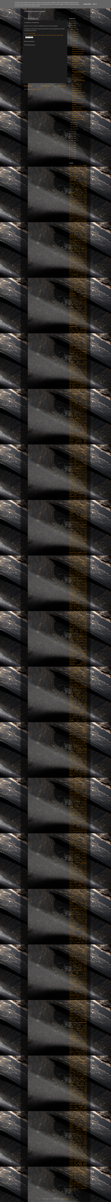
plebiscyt (85, 755)
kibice (71, 481)
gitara (79, 389)
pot (81, 793)
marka (70, 581)
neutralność (75, 645)
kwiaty (81, 547)
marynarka (71, 584)
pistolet (83, 752)
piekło (70, 745)
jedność (70, 457)
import (85, 432)
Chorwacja (82, 261)
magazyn (85, 572)
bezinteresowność (83, 222)
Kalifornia (76, 463)
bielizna (85, 231)
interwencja (76, 447)
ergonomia (85, 356)
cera (82, 254)
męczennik (71, 598)
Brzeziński (79, 247)
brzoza (82, 247)
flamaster (81, 372)
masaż (83, 584)
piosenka (80, 750)
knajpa (86, 490)
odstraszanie (78, 698)
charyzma (76, 257)
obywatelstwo (84, 690)
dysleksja (77, 329)
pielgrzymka (80, 745)
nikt (78, 678)
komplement (85, 502)
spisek (54, 35)
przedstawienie (84, 837)
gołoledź (70, 396)
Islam (77, 451)
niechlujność (71, 647)
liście (86, 558)
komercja (85, 498)
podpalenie (81, 766)
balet (83, 212)
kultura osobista (72, 544)
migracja (71, 605)
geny (70, 386)
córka (86, 270)
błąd (73, 239)
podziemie (77, 769)
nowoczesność (78, 682)
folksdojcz (82, 374)
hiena (70, 416)
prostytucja (71, 825)
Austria (82, 203)
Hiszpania (79, 420)
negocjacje (71, 644)
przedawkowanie (78, 835)
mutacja (76, 625)
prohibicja (81, 818)
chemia (85, 257)
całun (70, 253)
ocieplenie (78, 694)
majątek (78, 574)
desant (70, 298)
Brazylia (79, 243)
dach (79, 282)
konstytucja (72, 516)
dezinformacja (75, 301)
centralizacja (71, 254)
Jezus (82, 459)
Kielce (77, 480)
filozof (74, 371)
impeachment (76, 432)
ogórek (85, 701)
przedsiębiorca (77, 837)
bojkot (79, 240)
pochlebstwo (79, 760)
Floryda (70, 374)
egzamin (70, 340)
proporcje (85, 821)
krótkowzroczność (78, 535)
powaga (82, 795)
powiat (85, 795)
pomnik (71, 781)
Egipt (70, 339)
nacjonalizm (72, 628)
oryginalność (74, 717)
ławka (84, 569)
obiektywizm (71, 686)
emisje (77, 353)
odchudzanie (76, 695)
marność (74, 581)
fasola (86, 366)
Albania (74, 174)
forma (86, 374)
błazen (70, 239)
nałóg (70, 635)
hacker (78, 410)
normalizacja (84, 679)
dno (83, 304)
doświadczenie (84, 315)
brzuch (85, 247)
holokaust (84, 421)
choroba (78, 261)
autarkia (85, 203)
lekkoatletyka (71, 554)
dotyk (74, 316)
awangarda (82, 208)
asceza (75, 198)
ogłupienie (79, 701)
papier (80, 729)
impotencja (77, 433)
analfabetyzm (72, 183)
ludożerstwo (75, 566)
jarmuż (82, 454)
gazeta (81, 383)
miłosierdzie (84, 606)
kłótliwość (82, 490)
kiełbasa (80, 480)
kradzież (85, 529)
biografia (70, 234)
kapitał (83, 468)
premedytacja (75, 810)
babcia (73, 211)
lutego (73, 126)
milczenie (71, 606)
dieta (81, 303)
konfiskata (80, 508)
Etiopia (75, 359)
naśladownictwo (79, 639)
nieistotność (71, 652)
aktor (70, 173)
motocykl (79, 622)
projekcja (85, 818)
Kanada (70, 466)
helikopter (71, 415)
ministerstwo (84, 608)
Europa (71, 361)
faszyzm (71, 368)
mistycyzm (85, 609)
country (82, 270)
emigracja (72, 353)
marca (73, 124)
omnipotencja (84, 707)
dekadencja (76, 288)
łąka (86, 569)
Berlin (86, 219)
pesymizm (84, 742)
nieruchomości (83, 663)
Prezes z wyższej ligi (76, 88)
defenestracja (84, 285)
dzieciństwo (84, 333)
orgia (79, 715)
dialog (74, 303)
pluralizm (79, 756)
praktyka (81, 804)
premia (79, 810)
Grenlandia (75, 404)
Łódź (74, 571)
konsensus (77, 515)
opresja (70, 714)
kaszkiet (80, 474)
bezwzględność (81, 228)
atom (85, 202)
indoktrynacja (84, 435)
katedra (82, 476)
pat (83, 736)
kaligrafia (80, 463)
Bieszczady (71, 232)
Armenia (74, 197)
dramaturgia (71, 318)
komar (85, 496)
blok (77, 237)
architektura (80, 194)
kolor (76, 496)
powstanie (71, 798)
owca (81, 721)
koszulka (73, 527)
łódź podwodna (78, 571)
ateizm (77, 202)
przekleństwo (71, 840)
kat (86, 474)
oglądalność (71, 701)
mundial (85, 623)
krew (81, 532)
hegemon (85, 413)
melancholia (85, 594)
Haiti (81, 410)
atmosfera (81, 202)
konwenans (85, 519)
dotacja (70, 316)
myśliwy (79, 627)
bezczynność (84, 220)
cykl (74, 273)
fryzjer (78, 378)
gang (70, 382)
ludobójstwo (84, 565)
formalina (71, 375)
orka (86, 715)
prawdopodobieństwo (83, 806)
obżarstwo (71, 692)
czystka (74, 281)
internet (85, 446)
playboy (79, 755)
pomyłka (80, 781)
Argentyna (80, 195)
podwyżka (85, 767)
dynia (81, 324)
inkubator (85, 440)
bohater (76, 240)
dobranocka (76, 306)
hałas (75, 412)
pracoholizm (71, 803)
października (75, 34)
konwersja (82, 521)
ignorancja (84, 429)
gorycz (77, 398)
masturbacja (78, 586)
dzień (81, 334)
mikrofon (79, 605)
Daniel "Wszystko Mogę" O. (78, 77)
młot (79, 612)
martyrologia (84, 583)
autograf (80, 205)
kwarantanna (72, 548)
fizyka (74, 372)
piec (86, 743)
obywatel (80, 690)
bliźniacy (71, 237)
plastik (76, 755)
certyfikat (71, 256)
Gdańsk (73, 385)
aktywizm (78, 173)
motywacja (84, 622)
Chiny (73, 259)
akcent (74, 171)
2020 (72, 136)
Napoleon (85, 634)
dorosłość (85, 313)
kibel (86, 479)
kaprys (75, 469)
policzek (76, 775)
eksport (85, 345)
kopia (76, 522)
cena (86, 253)
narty (74, 638)
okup (80, 706)
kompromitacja (83, 504)
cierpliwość (76, 267)
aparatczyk (71, 191)
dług (70, 304)
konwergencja (77, 521)
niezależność (79, 675)
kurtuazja (80, 546)
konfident (76, 508)
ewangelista (71, 363)
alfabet (85, 174)
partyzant (79, 734)
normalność (71, 681)
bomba (70, 242)
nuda (75, 684)
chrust (70, 262)
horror (77, 424)
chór (86, 261)
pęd (78, 743)
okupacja (85, 706)
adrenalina (80, 168)
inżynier (76, 449)
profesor (85, 817)
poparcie (71, 784)
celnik (83, 253)
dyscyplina (85, 326)
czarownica (77, 276)
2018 (72, 140)
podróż (70, 767)
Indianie (77, 435)
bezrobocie (71, 226)
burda (86, 250)
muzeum (80, 625)
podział (71, 769)
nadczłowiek (81, 628)
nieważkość (85, 670)
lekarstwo (75, 552)
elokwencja (85, 350)
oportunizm (71, 712)
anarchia (81, 183)
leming (85, 554)
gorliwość (71, 398)
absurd (80, 167)
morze (85, 620)
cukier (77, 271)
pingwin (70, 750)
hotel (81, 424)
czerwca (74, 43)
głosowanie (78, 391)
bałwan (77, 214)
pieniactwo (71, 747)
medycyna (84, 592)
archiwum (85, 194)
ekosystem (85, 340)
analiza (77, 183)
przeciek (85, 832)
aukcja (74, 203)
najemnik (79, 633)
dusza (78, 321)
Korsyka (79, 524)
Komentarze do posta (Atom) (36, 89)
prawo (82, 808)
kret (78, 532)
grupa (84, 406)
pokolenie (81, 772)
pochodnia (85, 760)
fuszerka (77, 380)
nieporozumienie (72, 659)
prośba (78, 824)
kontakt (70, 518)
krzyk (78, 538)
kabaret (75, 460)
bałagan (71, 214)
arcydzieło (71, 195)
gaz (77, 383)
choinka (70, 261)
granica (76, 403)
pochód (70, 761)
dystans (81, 329)
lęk (83, 555)
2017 (72, 143)
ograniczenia (71, 703)
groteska (81, 404)
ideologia (71, 429)
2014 (72, 149)
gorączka (85, 396)
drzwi (80, 320)
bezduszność (71, 222)
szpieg (58, 35)
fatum (75, 367)
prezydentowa (78, 814)
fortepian (77, 375)
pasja (70, 736)
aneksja (74, 184)
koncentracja (71, 507)
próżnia (70, 829)
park (77, 732)
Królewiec (85, 533)
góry (77, 401)
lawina (70, 550)
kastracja (71, 474)
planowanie (72, 755)
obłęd (85, 686)
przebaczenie (71, 832)
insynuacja (85, 443)
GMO (79, 393)
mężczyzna (82, 598)
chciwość (81, 257)
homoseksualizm (80, 423)
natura (73, 641)
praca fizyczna (84, 801)
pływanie (77, 758)
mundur (70, 625)
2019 (72, 138)
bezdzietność (76, 222)
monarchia (82, 617)
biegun (77, 231)
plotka (73, 757)
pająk (74, 724)
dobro (85, 306)
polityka (79, 777)
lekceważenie (84, 552)
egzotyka (74, 340)
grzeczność (84, 407)
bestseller (71, 220)
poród (86, 787)
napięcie (81, 635)
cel (76, 253)
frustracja (71, 379)
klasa (70, 484)
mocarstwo (71, 616)
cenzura (79, 254)
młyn (81, 612)
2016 (72, 145)
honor (73, 424)
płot (73, 758)
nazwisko (78, 642)
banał (80, 214)
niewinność (71, 673)
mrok (77, 623)
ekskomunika (84, 344)
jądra (76, 455)
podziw (81, 769)
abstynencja (76, 167)
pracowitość (78, 803)
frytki (75, 378)
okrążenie (85, 704)
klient (77, 487)
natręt (70, 641)
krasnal (79, 530)
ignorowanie (71, 430)
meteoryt (73, 597)
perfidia (81, 740)
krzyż (85, 538)
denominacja (80, 295)
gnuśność (70, 394)
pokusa (74, 774)
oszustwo (71, 720)
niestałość (85, 664)
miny (74, 609)
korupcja (84, 524)
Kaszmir (83, 474)
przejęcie (78, 838)
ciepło (86, 265)
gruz (86, 406)
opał (82, 709)
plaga (78, 753)
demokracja (84, 293)
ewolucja (76, 363)
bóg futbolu (77, 242)
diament (77, 303)
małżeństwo (78, 577)
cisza (79, 268)
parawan (74, 732)
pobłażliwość (81, 758)
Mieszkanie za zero (76, 56)
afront (79, 170)
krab (82, 529)
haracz (85, 412)
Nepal (78, 644)
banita (70, 215)
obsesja (79, 689)
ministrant (71, 609)
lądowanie (74, 550)
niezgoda (85, 675)
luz (72, 568)
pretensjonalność (79, 812)
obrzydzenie (75, 689)
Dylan (76, 323)
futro (81, 380)
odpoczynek (71, 697)
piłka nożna (82, 749)
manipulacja (72, 580)
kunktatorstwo (78, 544)
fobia (76, 374)
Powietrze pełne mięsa (77, 84)
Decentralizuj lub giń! (77, 90)
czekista (77, 278)
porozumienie (81, 787)
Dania (81, 284)
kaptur (78, 469)
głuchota (70, 393)
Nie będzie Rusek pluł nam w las (79, 111)
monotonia (80, 619)
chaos (85, 256)
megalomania (72, 594)
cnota (74, 270)
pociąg (74, 761)
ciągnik (77, 264)
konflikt (85, 508)
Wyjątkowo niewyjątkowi (78, 102)
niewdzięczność (72, 672)
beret (83, 219)
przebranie (81, 832)
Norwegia (77, 681)
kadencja (75, 462)
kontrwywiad (76, 519)
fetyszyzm (82, 369)
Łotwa (72, 571)
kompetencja (72, 502)
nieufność (85, 669)
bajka (70, 212)
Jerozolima (71, 459)
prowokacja (81, 828)
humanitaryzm (72, 426)
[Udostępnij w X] (29, 37)
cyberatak (85, 271)
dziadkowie (77, 331)
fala (77, 364)
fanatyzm (71, 366)
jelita (86, 457)
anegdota (70, 184)
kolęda (86, 494)
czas (81, 276)
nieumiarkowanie (77, 670)
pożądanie (71, 801)
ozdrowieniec (71, 723)
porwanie (77, 789)
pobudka (70, 760)
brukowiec (85, 245)
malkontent (71, 575)
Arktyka (70, 197)
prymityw (78, 829)
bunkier (79, 250)
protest (78, 826)
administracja (71, 168)
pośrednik (71, 793)
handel (78, 412)
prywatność (78, 831)
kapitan (85, 468)
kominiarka (80, 499)
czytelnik (71, 282)
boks (86, 240)
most (75, 622)
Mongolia (71, 619)
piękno (70, 749)
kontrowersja (71, 519)
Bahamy (85, 211)
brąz (83, 243)
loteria (81, 563)
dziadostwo (81, 331)
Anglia (82, 185)
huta (73, 427)
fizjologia (71, 372)
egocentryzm (75, 339)
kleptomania (81, 485)
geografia (73, 386)
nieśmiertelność (77, 667)
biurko (86, 234)
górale (70, 401)
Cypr (80, 273)
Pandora (74, 728)
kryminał (71, 536)
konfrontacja (79, 510)
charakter (71, 257)
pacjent (80, 723)
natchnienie (84, 639)
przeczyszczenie (72, 835)
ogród (76, 703)
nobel (83, 678)
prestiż (70, 812)
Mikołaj (75, 605)
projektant (74, 820)
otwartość (77, 721)
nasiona (85, 638)
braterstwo (71, 243)
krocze (75, 533)
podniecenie (77, 766)
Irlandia (85, 449)
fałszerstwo (83, 364)
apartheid (81, 191)
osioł (86, 717)
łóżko (82, 571)
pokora (85, 772)
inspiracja (43, 35)
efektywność (80, 337)
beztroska (71, 228)
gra (84, 401)
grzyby (70, 409)
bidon (86, 229)
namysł (77, 634)
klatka (83, 484)
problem (85, 814)
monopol (75, 619)
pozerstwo (71, 799)
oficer (82, 700)
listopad (82, 558)
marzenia (48, 35)
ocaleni (75, 692)
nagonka (76, 631)
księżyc (70, 541)
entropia (80, 354)
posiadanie (75, 790)
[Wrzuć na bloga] (28, 37)
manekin (85, 578)
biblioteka (82, 229)
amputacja (75, 181)
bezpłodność (80, 225)
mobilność (85, 614)
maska (85, 585)
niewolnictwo (84, 673)
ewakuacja (85, 361)
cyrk (82, 273)
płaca (82, 756)
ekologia (79, 341)
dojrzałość (71, 310)
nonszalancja (76, 679)
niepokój (85, 658)
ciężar (86, 267)
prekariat (70, 810)
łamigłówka (71, 569)
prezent (85, 812)
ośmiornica (78, 720)
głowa (83, 391)
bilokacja (80, 232)
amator (85, 176)
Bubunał (74, 100)
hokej (70, 421)
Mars (70, 583)
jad (77, 452)
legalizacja (85, 550)
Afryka (82, 170)
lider (86, 557)
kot (86, 527)
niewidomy (79, 672)
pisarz (80, 752)
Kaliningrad (85, 463)
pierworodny (82, 747)
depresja (85, 296)
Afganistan (74, 170)
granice (80, 402)
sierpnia (74, 38)
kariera (73, 473)
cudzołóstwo (73, 271)
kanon (70, 468)
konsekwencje (72, 515)
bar (86, 215)
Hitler (83, 420)
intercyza (75, 446)
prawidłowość (75, 807)
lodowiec (70, 561)
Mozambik (71, 623)
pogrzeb (85, 771)
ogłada (76, 701)
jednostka (85, 455)
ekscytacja (85, 342)
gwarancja (85, 409)
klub (86, 488)
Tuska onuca (75, 47)
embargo (79, 351)
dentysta (85, 295)
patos (74, 737)
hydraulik (78, 427)
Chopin (74, 261)
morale (85, 619)
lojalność (85, 561)
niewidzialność (84, 672)
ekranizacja (71, 342)
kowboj (70, 529)
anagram (85, 181)
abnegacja (75, 165)
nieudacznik (75, 669)
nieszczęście (71, 667)
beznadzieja (84, 223)
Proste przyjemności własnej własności (78, 93)
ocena (82, 692)
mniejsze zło (84, 612)
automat (70, 206)
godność (77, 394)
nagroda (71, 633)
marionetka (85, 580)
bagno (82, 211)
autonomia (74, 206)
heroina (83, 415)
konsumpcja (83, 516)
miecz (82, 600)
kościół (83, 527)
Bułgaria (75, 250)
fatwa (78, 367)
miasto (73, 600)
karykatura (82, 473)
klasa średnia (74, 484)
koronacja (85, 522)
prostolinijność (80, 823)
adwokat (85, 168)
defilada (78, 287)
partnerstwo (75, 734)
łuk (84, 571)
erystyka (74, 358)
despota (77, 298)
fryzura (81, 378)
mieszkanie (78, 603)
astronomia (80, 200)
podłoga (82, 764)
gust (78, 409)
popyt (81, 785)
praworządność (75, 809)
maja (73, 45)
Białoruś (74, 229)
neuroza (70, 645)
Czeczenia (71, 278)
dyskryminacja (83, 328)
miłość (70, 608)
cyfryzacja (71, 273)
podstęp (81, 767)
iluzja (83, 430)
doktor (75, 310)
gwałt (81, 409)
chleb (80, 259)
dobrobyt (71, 307)
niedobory (85, 647)
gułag (73, 409)
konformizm (72, 510)
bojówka (82, 240)
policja (71, 775)
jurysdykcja (71, 460)
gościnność (71, 399)
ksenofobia (71, 540)
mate (86, 586)
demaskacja (71, 291)
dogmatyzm (79, 309)
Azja (86, 209)
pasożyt (73, 736)
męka (75, 598)
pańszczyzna (76, 729)
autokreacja (85, 205)
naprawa (73, 636)
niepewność (71, 658)
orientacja (83, 715)
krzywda (81, 538)
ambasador (78, 178)
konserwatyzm (83, 515)
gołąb (86, 394)
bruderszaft (79, 245)
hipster (85, 418)
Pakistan (77, 724)
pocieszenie (80, 761)
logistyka (81, 561)
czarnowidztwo (72, 276)
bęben (86, 228)
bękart (70, 229)
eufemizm (79, 359)
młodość (71, 613)
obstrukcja (71, 690)
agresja (70, 171)
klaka (86, 482)
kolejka (75, 495)
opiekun (78, 710)
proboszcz (71, 815)
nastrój (74, 639)
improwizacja (82, 433)
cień (83, 265)
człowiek (82, 279)
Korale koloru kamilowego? (78, 106)
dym (86, 323)
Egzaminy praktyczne (77, 63)
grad (86, 401)
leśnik (74, 555)
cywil (70, 274)
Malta (79, 575)
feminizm (71, 369)
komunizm (84, 506)
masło (70, 586)
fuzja (83, 380)
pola (77, 774)
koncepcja (77, 507)
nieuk (70, 670)
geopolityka (82, 386)
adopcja (76, 168)
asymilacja (85, 200)
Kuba (77, 541)
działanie (71, 333)
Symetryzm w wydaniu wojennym (77, 66)
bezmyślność (77, 223)
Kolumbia (80, 496)
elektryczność (72, 350)
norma (80, 679)
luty (70, 568)
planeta (85, 753)
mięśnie (85, 603)
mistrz (80, 609)
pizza (70, 753)
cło (86, 268)
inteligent (71, 446)
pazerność (74, 739)
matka (85, 588)
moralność (71, 620)
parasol (70, 732)
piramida (85, 750)
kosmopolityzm (76, 526)
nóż (72, 684)
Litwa (80, 560)
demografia (72, 293)
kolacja (75, 493)
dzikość (73, 336)
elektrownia (84, 348)
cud (70, 271)
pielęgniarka (75, 745)
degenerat (85, 287)
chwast (85, 262)
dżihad (86, 336)
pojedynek (71, 772)
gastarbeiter (80, 382)
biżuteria (77, 236)
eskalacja (77, 358)
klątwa (75, 485)
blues (80, 237)
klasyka (80, 484)
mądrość (79, 589)
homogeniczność (72, 423)
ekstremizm (84, 347)
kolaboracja (71, 493)
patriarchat (78, 737)
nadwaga (76, 630)
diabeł (85, 301)
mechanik (71, 591)
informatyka (71, 440)
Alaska (70, 174)
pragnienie (71, 804)
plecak (70, 756)
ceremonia (85, 254)
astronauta (75, 200)
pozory (78, 799)
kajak (86, 462)
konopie (77, 513)
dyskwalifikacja (72, 329)
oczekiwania (84, 693)
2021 (72, 134)
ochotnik (85, 692)
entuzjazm (84, 355)
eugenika (82, 359)
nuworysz (82, 684)
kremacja (75, 532)
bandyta (85, 214)
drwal (74, 320)
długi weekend (75, 304)
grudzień (80, 406)
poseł (70, 790)
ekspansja (71, 345)
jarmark (78, 454)
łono (70, 571)
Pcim (70, 740)
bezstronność (84, 226)
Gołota (81, 396)
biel (83, 231)
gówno (80, 401)
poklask (77, 772)
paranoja (84, 731)
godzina (80, 394)
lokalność (71, 563)
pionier (74, 750)
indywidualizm (81, 437)
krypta (74, 536)
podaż (86, 763)
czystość (85, 281)
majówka (82, 574)
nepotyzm (82, 644)
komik (74, 499)
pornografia (76, 787)
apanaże (85, 189)
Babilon (75, 211)
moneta (85, 617)
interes (79, 446)
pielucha (85, 745)
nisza (81, 678)
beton (74, 220)
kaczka (70, 462)
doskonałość (72, 315)
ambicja (85, 178)
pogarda (71, 771)
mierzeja (70, 602)
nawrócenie (71, 642)
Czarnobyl (85, 274)
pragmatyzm (84, 803)
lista (79, 558)
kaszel (77, 474)
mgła (86, 598)
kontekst (74, 518)
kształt (74, 541)
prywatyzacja (84, 831)
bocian (85, 239)
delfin (75, 290)
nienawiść (84, 653)
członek (78, 279)
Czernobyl (71, 279)
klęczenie (71, 487)
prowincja (71, 828)
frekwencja (82, 377)
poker (74, 772)
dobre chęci (80, 306)
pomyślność (71, 782)
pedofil (75, 740)
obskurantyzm (84, 689)
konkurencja (84, 512)
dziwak (79, 336)
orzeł (79, 717)
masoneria (74, 586)
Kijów (76, 482)
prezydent (71, 814)
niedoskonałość (72, 650)
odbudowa (71, 695)
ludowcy (70, 566)
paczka (70, 724)
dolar (79, 310)
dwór (86, 321)
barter (81, 217)
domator (85, 310)
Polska (77, 779)
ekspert (75, 345)
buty (79, 251)
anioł (86, 184)
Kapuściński (82, 469)
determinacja (71, 299)
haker (84, 410)
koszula (70, 527)
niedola (85, 648)
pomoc (75, 781)
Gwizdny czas (75, 113)
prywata (74, 831)
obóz (80, 687)
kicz (74, 480)
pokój (70, 774)
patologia (71, 737)
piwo (86, 752)
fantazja (76, 366)
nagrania (85, 631)
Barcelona (77, 217)
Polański (80, 774)
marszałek (78, 583)
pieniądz (76, 747)
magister (73, 574)
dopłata (78, 313)
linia (74, 558)
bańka (84, 215)
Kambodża (71, 465)
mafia (82, 572)
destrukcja (31, 35)
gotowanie (78, 399)
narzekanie (78, 638)
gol (82, 394)
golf (84, 394)
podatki (81, 763)
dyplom (85, 324)
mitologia (71, 611)
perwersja (74, 742)
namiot (74, 634)
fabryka (81, 363)
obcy (86, 684)
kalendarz (71, 463)
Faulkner (82, 367)
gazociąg (85, 383)
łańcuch (75, 569)
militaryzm (79, 606)
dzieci (79, 333)
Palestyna (84, 725)
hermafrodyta (79, 415)
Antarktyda (71, 188)
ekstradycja (71, 347)
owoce (85, 721)
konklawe (78, 511)
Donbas (80, 312)
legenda (71, 552)
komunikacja (77, 505)
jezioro (78, 459)
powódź (82, 796)
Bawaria (74, 219)
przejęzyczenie (84, 838)
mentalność (80, 595)
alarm (86, 173)
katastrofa (78, 476)
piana (81, 743)
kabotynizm (82, 460)
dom (82, 310)
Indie (81, 435)
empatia (85, 353)
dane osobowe (77, 284)
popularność (71, 785)
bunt (83, 250)
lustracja (82, 566)
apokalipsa (72, 192)
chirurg (76, 259)
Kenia (83, 479)
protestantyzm (84, 826)
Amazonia (71, 178)
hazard (80, 413)
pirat (77, 752)
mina (74, 608)
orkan (70, 717)
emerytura (84, 351)
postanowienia (72, 792)
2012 (72, 154)
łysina (86, 571)
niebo (82, 645)
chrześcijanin (75, 262)
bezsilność (80, 226)
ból (80, 242)
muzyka (85, 625)
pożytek (75, 801)
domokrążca (76, 312)
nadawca (76, 628)
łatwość (81, 569)
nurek (79, 684)
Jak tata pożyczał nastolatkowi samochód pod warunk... (79, 72)
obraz (82, 687)
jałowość (85, 452)
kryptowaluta (78, 536)
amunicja (80, 181)
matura (70, 589)
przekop (79, 840)
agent (86, 170)
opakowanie (78, 709)
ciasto (74, 264)
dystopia (85, 329)
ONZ (74, 709)
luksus (79, 566)
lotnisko (85, 563)
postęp (77, 792)
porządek (82, 789)
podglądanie (71, 764)
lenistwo (71, 555)
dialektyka (71, 303)
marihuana (81, 580)
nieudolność (80, 669)
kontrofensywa (80, 518)
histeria (71, 420)
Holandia (74, 421)
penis (78, 740)
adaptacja (85, 167)
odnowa (85, 695)
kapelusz (73, 468)
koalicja (71, 491)
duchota (70, 321)
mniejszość (71, 614)
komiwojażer (71, 501)
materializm (77, 588)
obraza (85, 687)
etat (73, 359)
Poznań (75, 799)
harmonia (76, 413)
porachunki (85, 785)
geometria (77, 386)
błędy (75, 239)
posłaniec (81, 790)
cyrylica (85, 273)
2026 (72, 21)
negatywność (84, 642)
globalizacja (84, 389)
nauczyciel (77, 641)
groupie (85, 404)
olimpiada (77, 708)
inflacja (76, 438)
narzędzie (82, 638)
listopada (74, 32)
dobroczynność (78, 307)
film (70, 371)
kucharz (85, 541)
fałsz (79, 364)
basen (83, 217)
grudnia (74, 29)
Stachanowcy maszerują (77, 119)
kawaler (73, 477)
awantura (71, 209)
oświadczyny (84, 720)
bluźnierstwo (84, 237)
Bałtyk (74, 214)
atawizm (74, 202)
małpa (70, 577)
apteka (82, 192)
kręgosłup (71, 533)
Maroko (85, 581)
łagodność (76, 568)
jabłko (74, 452)
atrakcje (70, 203)
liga (70, 558)
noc (86, 678)
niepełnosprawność (83, 656)
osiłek (83, 717)
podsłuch (78, 767)
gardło (73, 382)
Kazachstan (85, 477)
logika (77, 561)
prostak (74, 823)
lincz (72, 558)
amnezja (70, 181)
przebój (76, 832)
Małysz (74, 577)
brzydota (71, 248)
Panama (85, 726)
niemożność (71, 653)
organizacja (75, 715)
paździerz (82, 739)
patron (70, 739)
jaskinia (85, 454)
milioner (75, 606)
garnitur (75, 382)
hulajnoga (85, 424)
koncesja (85, 507)
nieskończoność (72, 664)
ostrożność (77, 718)
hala (86, 410)
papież (70, 731)
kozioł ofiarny (78, 529)
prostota (85, 823)
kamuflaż (85, 465)
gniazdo (82, 393)
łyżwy (70, 572)
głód (86, 391)
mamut (78, 578)
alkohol (76, 176)
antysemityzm (78, 189)
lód (75, 564)
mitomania (75, 611)
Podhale (75, 764)
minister (78, 608)
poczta (76, 763)
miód (77, 609)
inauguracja (74, 435)
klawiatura (71, 485)
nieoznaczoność (72, 656)
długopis (80, 304)
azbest (78, 209)
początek (85, 761)
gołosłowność (76, 396)
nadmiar (71, 630)
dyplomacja (73, 326)
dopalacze (71, 313)
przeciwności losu (82, 834)
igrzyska (76, 430)
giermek (76, 388)
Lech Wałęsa (79, 550)
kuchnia (70, 543)
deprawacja (80, 296)
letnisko (76, 555)
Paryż (86, 734)
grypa (77, 407)
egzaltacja (85, 339)
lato (84, 549)
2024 (72, 25)
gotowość (82, 399)
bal (76, 212)
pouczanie (78, 795)
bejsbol (78, 219)
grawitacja (85, 402)
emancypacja (74, 351)
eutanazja (78, 361)
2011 (72, 156)
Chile (70, 259)
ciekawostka (84, 264)
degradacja (71, 288)
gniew (85, 393)
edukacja (75, 337)
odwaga (71, 700)
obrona (70, 689)
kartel (76, 473)
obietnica (77, 686)
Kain (83, 462)
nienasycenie (77, 653)
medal (79, 591)
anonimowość (71, 186)
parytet (83, 734)
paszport (80, 736)
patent (86, 736)
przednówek (71, 837)
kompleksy (78, 502)
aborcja (85, 165)
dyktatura (71, 323)
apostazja (78, 192)
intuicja (80, 447)
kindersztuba (80, 482)
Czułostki (74, 104)
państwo (71, 729)
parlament (84, 733)
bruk (82, 245)
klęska (74, 487)
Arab (86, 192)
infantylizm (71, 438)
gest (86, 386)
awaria (74, 209)
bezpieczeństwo (72, 225)
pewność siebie (75, 743)
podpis (85, 766)
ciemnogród (76, 265)
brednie (85, 243)
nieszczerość (84, 666)
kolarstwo (82, 493)
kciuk (75, 479)
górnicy (74, 401)
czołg (85, 279)
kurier (73, 546)
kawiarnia (80, 477)
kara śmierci (71, 471)
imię (86, 430)
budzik (79, 248)
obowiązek (77, 687)
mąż (81, 589)
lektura (82, 554)
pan (82, 726)
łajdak (81, 568)
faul (79, 367)
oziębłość (76, 723)
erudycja (70, 358)
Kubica (82, 541)
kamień (75, 465)
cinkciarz (76, 268)
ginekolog (76, 389)
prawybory (81, 809)
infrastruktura (78, 440)
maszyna (83, 586)
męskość (77, 598)
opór (86, 712)
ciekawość (71, 265)
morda (76, 620)
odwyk (75, 700)
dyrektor (80, 326)
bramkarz (83, 242)
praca (78, 801)
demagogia (85, 290)
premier (82, 810)
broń (73, 245)
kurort (76, 546)
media (82, 591)
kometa (70, 499)
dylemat (79, 323)
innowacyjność (78, 441)
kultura (85, 543)
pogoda (76, 771)
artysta (85, 197)
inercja (85, 437)
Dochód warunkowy (76, 86)
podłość (85, 764)
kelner (81, 479)
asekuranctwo (79, 198)
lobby (86, 560)
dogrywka (85, 309)
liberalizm (71, 557)
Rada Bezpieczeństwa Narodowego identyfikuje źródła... (78, 80)
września (74, 36)
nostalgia (82, 681)
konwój (85, 521)
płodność (70, 758)
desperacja (74, 298)
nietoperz (71, 669)
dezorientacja (81, 301)
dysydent (70, 331)
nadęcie (85, 628)
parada (76, 731)
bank (73, 216)
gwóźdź (74, 410)
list (76, 558)
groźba (70, 406)
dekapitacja (81, 288)
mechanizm (75, 591)
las (77, 549)
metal (70, 597)
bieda (70, 231)
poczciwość (71, 763)
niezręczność (79, 676)
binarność (85, 232)
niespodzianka (79, 664)
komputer (71, 505)
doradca (81, 313)
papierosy (84, 729)
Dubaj (83, 320)
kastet (86, 473)
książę (80, 540)
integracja (71, 444)
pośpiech (85, 792)
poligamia (80, 775)
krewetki (85, 532)
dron (86, 318)
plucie (76, 756)
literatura (71, 560)
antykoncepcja (78, 188)
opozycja (81, 712)
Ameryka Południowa (82, 180)
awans (85, 208)
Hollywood (79, 421)
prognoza (76, 818)
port (70, 788)
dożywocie (85, 316)
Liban (86, 555)
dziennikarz (76, 334)
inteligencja (84, 444)
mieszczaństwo (72, 603)
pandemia (71, 728)
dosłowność (78, 315)
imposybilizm (72, 433)
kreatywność (84, 530)
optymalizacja (75, 714)
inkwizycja (71, 441)
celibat (79, 253)
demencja (79, 292)
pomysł (85, 781)
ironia (70, 451)
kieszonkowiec (71, 482)
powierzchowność (72, 796)
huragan (85, 426)
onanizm (71, 709)
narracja (70, 638)
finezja (81, 371)
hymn (82, 427)
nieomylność (84, 655)
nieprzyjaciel (84, 661)
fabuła (84, 363)
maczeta (75, 572)
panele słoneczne (80, 728)
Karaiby (79, 471)
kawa (70, 477)
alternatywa (81, 176)
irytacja (73, 451)
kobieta (76, 492)
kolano (78, 493)
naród (86, 636)
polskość (81, 779)
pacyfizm (85, 723)
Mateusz (81, 588)
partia (70, 734)
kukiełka (73, 543)
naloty (86, 633)
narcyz (76, 636)
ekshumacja (78, 344)
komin (77, 499)
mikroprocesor (84, 605)
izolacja (85, 451)
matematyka (72, 588)
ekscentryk (78, 342)
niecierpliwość (78, 647)
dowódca (80, 316)
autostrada (71, 208)
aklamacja (81, 171)
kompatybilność (84, 501)
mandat (81, 578)
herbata (74, 415)
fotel (80, 375)
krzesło (75, 538)
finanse (77, 371)
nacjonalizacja (84, 627)
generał (81, 385)
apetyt (86, 191)
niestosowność (71, 666)
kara (86, 470)
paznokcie (78, 739)
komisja (85, 499)
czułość (70, 281)
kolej (70, 495)
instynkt (76, 443)
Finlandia (85, 371)
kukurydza (77, 543)
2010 (72, 158)
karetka (70, 473)
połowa (85, 779)
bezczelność (78, 220)
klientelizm (81, 487)
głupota (35, 35)
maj (76, 574)
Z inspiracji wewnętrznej (77, 53)
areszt (75, 195)
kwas (77, 547)
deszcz (85, 298)
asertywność (84, 198)
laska (79, 549)
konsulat (77, 516)
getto (70, 388)
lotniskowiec (71, 564)
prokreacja (79, 820)
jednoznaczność (76, 457)
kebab (78, 479)
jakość (82, 452)
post (86, 790)
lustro (85, 566)
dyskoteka (71, 328)
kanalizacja (74, 466)
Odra (75, 698)
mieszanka (85, 602)
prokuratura (84, 820)
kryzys (71, 538)
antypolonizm (84, 188)
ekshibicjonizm (72, 344)
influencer (80, 438)
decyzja (80, 285)
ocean (79, 692)
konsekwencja (84, 513)
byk (81, 251)
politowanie (71, 777)
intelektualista (77, 444)
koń (70, 522)
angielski (78, 184)
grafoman (71, 402)
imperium (81, 432)
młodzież (76, 613)
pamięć (80, 726)
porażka (71, 787)
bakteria (73, 212)
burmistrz (71, 251)
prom (70, 821)
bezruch (76, 226)
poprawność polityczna (81, 784)
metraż (78, 597)
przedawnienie (84, 835)
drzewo (77, 320)
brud (75, 245)
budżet (83, 248)
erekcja (81, 356)
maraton (76, 580)
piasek (83, 743)
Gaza (79, 383)
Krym (86, 535)
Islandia (81, 451)
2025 (72, 23)
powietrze (78, 796)
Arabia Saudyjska (73, 194)
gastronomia (85, 382)
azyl (70, 211)
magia (70, 574)
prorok (70, 823)
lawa (86, 549)
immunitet (71, 432)
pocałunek (75, 760)
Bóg (74, 242)
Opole (83, 710)
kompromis (77, 504)
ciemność (80, 265)
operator (74, 710)
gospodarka (84, 398)
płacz (84, 756)
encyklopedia (71, 354)
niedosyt (77, 650)
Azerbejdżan (81, 209)
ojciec (85, 703)
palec (81, 724)
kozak (74, 529)
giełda (73, 388)
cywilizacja (75, 275)
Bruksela (71, 247)
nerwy (85, 644)
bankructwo (80, 216)
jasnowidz (71, 455)
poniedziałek (76, 782)
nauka (81, 641)
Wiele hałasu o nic (76, 115)
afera (70, 170)
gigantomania (80, 388)
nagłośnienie (71, 631)
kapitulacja (71, 469)
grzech (79, 407)
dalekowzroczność (83, 282)
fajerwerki (73, 364)
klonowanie (79, 488)
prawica (70, 807)
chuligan (79, 262)
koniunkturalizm (72, 511)
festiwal (78, 369)
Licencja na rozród (76, 98)
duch (86, 320)
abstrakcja (71, 167)
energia (76, 355)
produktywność (84, 815)
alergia (82, 174)
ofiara (79, 700)
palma (74, 726)
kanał (78, 466)
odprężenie (71, 698)
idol (79, 429)
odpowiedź (85, 697)
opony (86, 710)
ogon (83, 701)
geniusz (85, 385)
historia (75, 420)
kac (86, 460)
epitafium (76, 356)
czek (74, 278)
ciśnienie (83, 268)
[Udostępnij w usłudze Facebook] (31, 37)
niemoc (85, 652)
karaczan (76, 471)
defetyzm (71, 287)
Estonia (70, 359)
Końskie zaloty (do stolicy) (78, 51)
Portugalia (73, 788)
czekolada (81, 278)
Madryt (79, 572)
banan (82, 214)
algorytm (71, 176)
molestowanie (72, 617)
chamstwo (80, 256)
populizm (77, 785)
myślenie (74, 627)
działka (75, 333)
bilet (77, 232)
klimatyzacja (71, 488)
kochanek (80, 491)
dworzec (82, 321)
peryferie (79, 742)
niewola (77, 673)
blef (80, 236)
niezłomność (72, 676)
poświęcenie (77, 793)
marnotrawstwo (80, 581)
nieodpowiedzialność (73, 655)
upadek (61, 35)
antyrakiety (71, 189)
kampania (80, 465)
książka (85, 540)
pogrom (80, 771)
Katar (74, 476)
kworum (85, 547)
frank (78, 377)
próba (86, 828)
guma (76, 409)
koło (83, 496)
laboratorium (71, 549)
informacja (85, 438)
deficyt (74, 287)
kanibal (85, 466)
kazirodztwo (71, 479)
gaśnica (70, 383)
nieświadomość (84, 667)
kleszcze (85, 485)
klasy (78, 484)
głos (74, 391)
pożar (85, 800)
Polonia (85, 777)
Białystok (78, 229)
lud (80, 565)
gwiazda (70, 410)
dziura (76, 336)
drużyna (70, 320)
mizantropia (80, 611)
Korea (79, 522)
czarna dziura (80, 274)
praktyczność (76, 804)
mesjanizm (85, 595)
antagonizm (84, 186)
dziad (74, 331)
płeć (86, 756)
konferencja (71, 508)
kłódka (78, 490)
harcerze (70, 413)
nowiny (74, 682)
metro (81, 597)
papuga (74, 731)
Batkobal (71, 219)
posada (85, 788)
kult (82, 543)
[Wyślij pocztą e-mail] (26, 37)
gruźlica (73, 407)
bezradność (85, 225)
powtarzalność (84, 798)
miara (70, 600)
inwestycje (84, 448)
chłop (82, 259)
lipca (73, 41)
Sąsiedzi (74, 69)
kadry (79, 462)
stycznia (74, 129)
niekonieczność (76, 652)
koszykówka (78, 527)
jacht (76, 452)
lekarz (79, 552)
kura (82, 544)
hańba (82, 412)
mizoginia (85, 611)
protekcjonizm (71, 826)
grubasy (76, 406)
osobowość (71, 718)
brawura (75, 243)
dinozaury (85, 303)
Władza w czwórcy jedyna (78, 49)
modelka (80, 616)
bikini (75, 232)
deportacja (76, 296)
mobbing (76, 614)
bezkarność (71, 223)
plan (83, 753)
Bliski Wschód (84, 236)
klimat (85, 487)
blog (75, 237)
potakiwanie (85, 793)
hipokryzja (77, 418)
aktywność (82, 173)
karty (79, 473)
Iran (82, 449)
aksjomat (85, 171)
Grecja (70, 404)
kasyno (74, 474)
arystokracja (71, 198)
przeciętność (72, 834)
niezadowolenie (72, 675)
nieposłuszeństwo (84, 659)
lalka (75, 549)
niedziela (80, 650)
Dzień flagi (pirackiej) (77, 117)
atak (70, 202)
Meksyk (79, 594)
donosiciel (84, 312)
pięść (74, 749)
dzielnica (70, 334)
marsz (73, 583)
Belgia (80, 219)
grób (73, 406)
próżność (74, 829)
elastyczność (71, 348)
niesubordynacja (78, 666)
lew (79, 555)
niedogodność (71, 648)
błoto (78, 239)
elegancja (76, 348)
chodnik (85, 259)
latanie (81, 549)
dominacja (71, 312)
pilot (76, 749)
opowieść (76, 712)
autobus (70, 205)
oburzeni (75, 690)
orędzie (70, 715)
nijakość (70, 678)
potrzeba (74, 795)
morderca (80, 620)
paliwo (70, 726)
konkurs (71, 513)
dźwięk (82, 336)
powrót (85, 796)
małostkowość (83, 575)
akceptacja (77, 171)
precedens (85, 809)
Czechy (85, 276)
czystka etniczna (79, 281)
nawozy (85, 641)
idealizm (85, 427)
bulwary (70, 250)
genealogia (77, 385)
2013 (72, 151)
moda (76, 616)
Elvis (70, 351)
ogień (86, 700)
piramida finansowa (72, 752)
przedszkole (72, 838)
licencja (77, 557)
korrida (76, 524)
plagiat (80, 753)
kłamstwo (74, 490)
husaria (70, 427)
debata (70, 285)
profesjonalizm (78, 817)
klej (77, 485)
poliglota (85, 775)
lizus (83, 560)
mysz (70, 627)
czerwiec (74, 279)
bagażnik (79, 211)
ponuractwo (85, 782)
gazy (70, 385)
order (86, 714)
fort (74, 375)
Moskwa (71, 622)
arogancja (78, 197)
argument (85, 195)
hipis (86, 416)
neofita (75, 644)
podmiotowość (71, 766)
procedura (75, 815)
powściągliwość (78, 798)
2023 (72, 27)
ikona (80, 430)
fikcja (86, 369)
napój (70, 636)
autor (81, 206)
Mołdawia (77, 617)
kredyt (70, 532)
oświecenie (71, 721)
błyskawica (82, 239)
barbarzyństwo (72, 217)
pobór (86, 758)
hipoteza (82, 418)
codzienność (78, 270)
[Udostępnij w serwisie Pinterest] (32, 37)
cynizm (77, 273)
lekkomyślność (77, 554)
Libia (74, 557)
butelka (76, 251)
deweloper (81, 299)
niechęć (85, 645)
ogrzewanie (80, 703)
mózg (74, 623)
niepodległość (79, 658)
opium (81, 710)
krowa (78, 533)
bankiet (75, 215)
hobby (86, 420)
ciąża (80, 264)
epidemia (71, 356)
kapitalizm (78, 468)
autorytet (85, 206)
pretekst (74, 812)
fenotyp (75, 369)
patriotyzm (84, 737)
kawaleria (77, 477)
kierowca (85, 480)
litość (77, 560)
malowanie (76, 575)
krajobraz (71, 530)
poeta (85, 769)
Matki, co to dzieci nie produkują (77, 58)
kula (80, 543)
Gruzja (70, 407)
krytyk (82, 536)
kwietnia (74, 122)
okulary (77, 706)
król (81, 534)
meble (84, 589)
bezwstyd (75, 228)
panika (85, 728)
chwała (82, 262)
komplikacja (71, 504)
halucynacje (71, 412)
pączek (85, 739)
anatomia (85, 183)
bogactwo (71, 240)
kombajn (70, 498)
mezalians (85, 597)
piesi (86, 747)
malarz (85, 574)
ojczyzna (71, 704)
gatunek (74, 383)
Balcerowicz (79, 212)
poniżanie (80, 782)
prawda (77, 806)
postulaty (81, 792)
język (85, 459)
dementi (85, 291)
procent (79, 815)
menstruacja (76, 595)
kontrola (85, 518)
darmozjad (85, 284)
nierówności (72, 663)
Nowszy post (28, 86)
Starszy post (62, 86)
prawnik (79, 807)
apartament (76, 191)
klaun (86, 484)
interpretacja (71, 447)
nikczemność (75, 678)
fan (86, 364)
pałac (77, 726)
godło (74, 394)
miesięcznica (77, 602)
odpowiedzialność (78, 697)
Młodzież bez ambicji (77, 108)
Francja (74, 377)
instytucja (80, 443)
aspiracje (71, 200)
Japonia (74, 454)
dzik (70, 336)
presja (86, 810)
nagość (81, 631)
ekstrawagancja (78, 347)
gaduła (86, 380)
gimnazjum (71, 389)
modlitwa (85, 616)
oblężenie (82, 686)
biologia (76, 234)
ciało (70, 264)
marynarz (75, 584)
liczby (84, 557)
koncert (81, 507)
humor (81, 426)
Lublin (77, 564)
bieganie (74, 231)
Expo (79, 363)
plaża (82, 755)
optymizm (81, 714)
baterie (85, 217)
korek (82, 522)
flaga (78, 372)
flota (73, 374)
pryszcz (85, 829)
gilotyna (85, 388)
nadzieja (81, 630)
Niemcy (82, 652)
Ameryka (72, 180)
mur (74, 625)
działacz (85, 331)
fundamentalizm (72, 380)
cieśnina (81, 267)
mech (86, 589)
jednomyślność (80, 455)
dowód (76, 316)
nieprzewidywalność (73, 661)
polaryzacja (84, 774)
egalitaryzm (85, 337)
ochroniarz (71, 693)
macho (73, 572)
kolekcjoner (81, 494)
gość (75, 399)
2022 (72, 131)
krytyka (85, 536)
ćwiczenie (75, 282)
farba (80, 366)
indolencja (72, 437)
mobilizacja (80, 614)
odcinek (79, 695)
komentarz (80, 498)
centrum (75, 254)
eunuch (85, 359)
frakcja (70, 377)
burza (74, 251)
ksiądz (76, 540)
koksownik (85, 491)
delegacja (71, 290)
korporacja (71, 524)
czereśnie (85, 278)
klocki (75, 488)
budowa (76, 248)
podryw (74, 767)
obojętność (71, 687)
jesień (75, 459)
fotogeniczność (84, 375)
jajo (79, 452)
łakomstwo (85, 568)
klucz (70, 490)
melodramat (71, 595)
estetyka (85, 358)
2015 (72, 147)
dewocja (85, 299)
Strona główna (45, 86)
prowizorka (76, 828)
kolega (86, 493)
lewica (81, 555)
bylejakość (84, 251)
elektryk (77, 350)
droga (83, 318)
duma (74, 321)
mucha (82, 623)
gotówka (85, 399)
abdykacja (71, 165)
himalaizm (81, 416)
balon (86, 212)
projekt (70, 820)
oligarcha (71, 707)
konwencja (71, 521)
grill (79, 404)
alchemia (78, 174)
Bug (86, 248)
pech (72, 740)
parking (79, 732)
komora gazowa (78, 501)
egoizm (80, 339)
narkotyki (81, 636)
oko (75, 704)
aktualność (74, 173)
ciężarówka (71, 268)
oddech (82, 695)
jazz (74, 455)
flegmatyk (85, 372)
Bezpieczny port (75, 61)
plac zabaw (74, 753)
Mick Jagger (78, 600)
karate (82, 471)
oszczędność (84, 718)
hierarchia (74, 416)
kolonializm (72, 496)
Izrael (70, 452)
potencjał (70, 795)
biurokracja (72, 236)
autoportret (78, 206)
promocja (74, 821)
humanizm (77, 426)
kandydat (81, 466)
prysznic (71, 831)
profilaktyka (71, 818)
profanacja (71, 817)
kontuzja (81, 519)
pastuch (77, 736)
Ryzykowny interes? (76, 74)
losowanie (78, 563)
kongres (85, 510)
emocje (81, 353)
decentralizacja (75, 285)
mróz (79, 623)
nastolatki (71, 639)
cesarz (75, 256)
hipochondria (71, 418)
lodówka (74, 561)
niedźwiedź (84, 650)
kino (83, 482)
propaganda (79, 822)
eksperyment (80, 345)
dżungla (70, 337)
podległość (79, 764)
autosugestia (77, 208)
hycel (76, 427)
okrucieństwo (72, 706)
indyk (76, 437)
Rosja (51, 35)
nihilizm (85, 676)
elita (81, 350)
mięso (82, 603)
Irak (79, 449)
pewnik (70, 743)
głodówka (71, 391)
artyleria (82, 197)
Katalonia (71, 476)
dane (73, 284)
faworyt (85, 367)
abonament (80, 165)
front (86, 377)
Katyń (85, 476)
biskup (81, 234)
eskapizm (81, 358)
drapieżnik (76, 318)
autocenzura (75, 205)
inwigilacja (71, 449)
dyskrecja (76, 328)
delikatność (79, 290)
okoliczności (79, 704)
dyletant (83, 323)
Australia (78, 203)
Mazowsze (75, 589)
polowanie (71, 779)
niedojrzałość (79, 648)
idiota (39, 35)
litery (74, 560)
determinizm (77, 299)
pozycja (82, 799)
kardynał (85, 471)
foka (78, 374)
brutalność (75, 247)
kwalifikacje (84, 546)
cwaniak (81, 271)
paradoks (80, 731)
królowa (70, 535)
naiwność (75, 633)
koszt (86, 526)
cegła (73, 253)
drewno (79, 318)
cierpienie (71, 267)
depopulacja (71, 296)
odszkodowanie (84, 698)
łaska (78, 569)
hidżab (86, 415)
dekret (86, 288)
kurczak (85, 544)
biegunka (80, 231)
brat (86, 242)
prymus (82, 829)
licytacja (80, 557)
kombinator (75, 498)
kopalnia (73, 522)
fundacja (85, 378)
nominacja (71, 679)
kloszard (83, 488)
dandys (70, 284)
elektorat (80, 348)
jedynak (82, 457)
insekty (85, 441)
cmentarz (71, 270)
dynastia (76, 324)
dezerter (70, 301)
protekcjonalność (84, 824)
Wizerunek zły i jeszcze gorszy (79, 96)
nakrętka (82, 633)
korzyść (70, 526)
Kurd (70, 546)
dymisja (71, 324)
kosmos (82, 526)
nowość (83, 682)
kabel (78, 460)
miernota (85, 600)
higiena (77, 416)
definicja (81, 287)
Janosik (70, 454)
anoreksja (77, 186)
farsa (83, 366)
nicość (79, 645)
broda (70, 245)
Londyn (74, 563)
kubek (79, 541)
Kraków (75, 530)
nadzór (85, 630)
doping (75, 313)
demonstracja (72, 295)
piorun (77, 750)
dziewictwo (84, 334)
